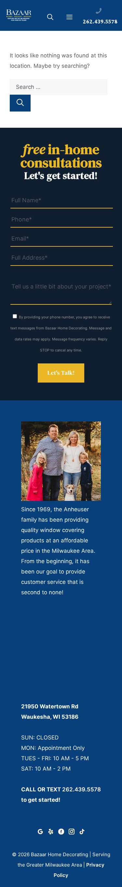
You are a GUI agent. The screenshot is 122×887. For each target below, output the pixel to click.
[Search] (20, 103)
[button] (50, 18)
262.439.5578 (81, 789)
